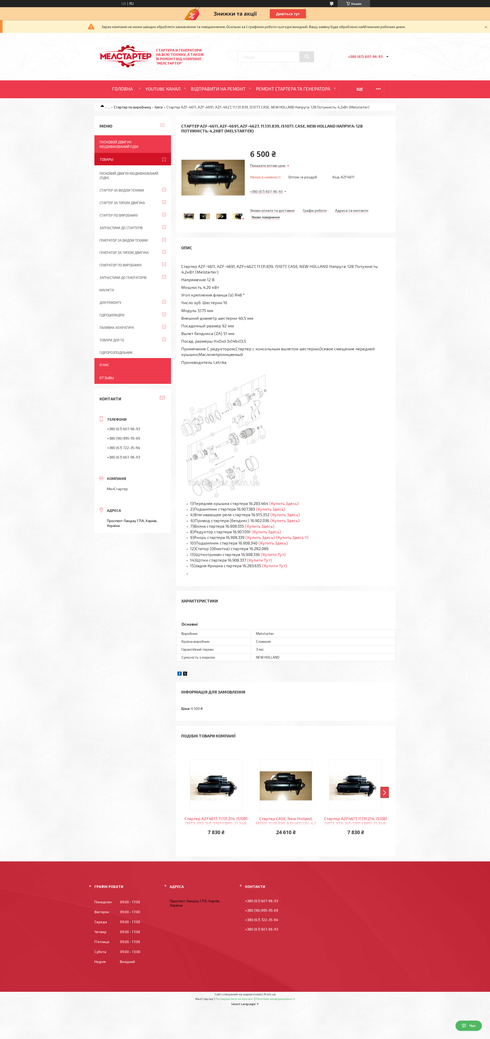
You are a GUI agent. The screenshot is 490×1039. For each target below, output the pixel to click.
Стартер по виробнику (132, 107)
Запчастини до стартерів (121, 228)
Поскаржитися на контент (235, 998)
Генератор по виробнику (121, 265)
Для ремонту (110, 303)
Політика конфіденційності (275, 998)
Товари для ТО (112, 340)
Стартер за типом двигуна (122, 203)
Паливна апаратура (117, 328)
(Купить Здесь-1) (292, 537)
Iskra (159, 107)
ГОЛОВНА (122, 89)
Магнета (107, 290)
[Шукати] (306, 56)
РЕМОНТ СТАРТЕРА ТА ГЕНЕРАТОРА (293, 89)
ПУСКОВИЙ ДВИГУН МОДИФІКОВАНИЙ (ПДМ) (129, 175)
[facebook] (179, 674)
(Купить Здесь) (284, 503)
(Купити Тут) (273, 554)
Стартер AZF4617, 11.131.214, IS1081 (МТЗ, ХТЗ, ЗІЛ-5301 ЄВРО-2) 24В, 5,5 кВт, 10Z (216, 821)
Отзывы (107, 378)
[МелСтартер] (125, 66)
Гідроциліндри (112, 315)
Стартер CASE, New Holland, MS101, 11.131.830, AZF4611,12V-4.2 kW (285, 821)
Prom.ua (270, 994)
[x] (185, 674)
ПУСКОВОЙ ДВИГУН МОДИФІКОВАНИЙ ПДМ (119, 144)
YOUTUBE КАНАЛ (162, 89)
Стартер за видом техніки (122, 190)
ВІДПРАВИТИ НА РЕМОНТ (218, 89)
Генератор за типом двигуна (124, 253)
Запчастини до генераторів (123, 278)
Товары (106, 159)
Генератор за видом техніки (124, 240)
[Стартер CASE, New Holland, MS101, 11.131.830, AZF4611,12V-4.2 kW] (286, 785)
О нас (104, 365)
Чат (472, 1026)
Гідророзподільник (116, 353)
